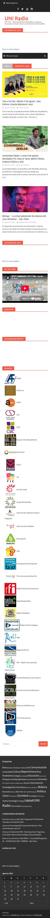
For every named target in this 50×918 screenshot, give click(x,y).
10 (18, 886)
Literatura (20, 787)
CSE (18, 415)
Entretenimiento (31, 779)
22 (5, 895)
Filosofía (7, 783)
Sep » (32, 903)
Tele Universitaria (23, 718)
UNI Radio (16, 18)
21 (44, 891)
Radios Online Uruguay (28, 625)
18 (24, 891)
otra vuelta (26, 792)
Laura (4, 825)
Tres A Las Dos (24, 107)
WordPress (16, 915)
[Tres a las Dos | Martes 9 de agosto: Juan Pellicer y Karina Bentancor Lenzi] (25, 84)
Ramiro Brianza (24, 165)
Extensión (20, 452)
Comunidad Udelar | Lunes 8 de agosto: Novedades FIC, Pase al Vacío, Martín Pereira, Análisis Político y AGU (23, 158)
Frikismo (12, 783)
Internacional (36, 782)
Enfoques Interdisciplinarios (14, 779)
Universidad (15, 806)
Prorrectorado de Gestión (26, 576)
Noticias (13, 792)
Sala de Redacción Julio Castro (28, 678)
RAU (18, 637)
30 (12, 899)
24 (18, 895)
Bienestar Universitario (14, 768)
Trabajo (21, 801)
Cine (28, 767)
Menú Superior (12, 3)
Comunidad (7, 771)
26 (31, 895)
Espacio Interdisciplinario (26, 440)
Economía (23, 776)
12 (31, 886)
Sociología (32, 796)
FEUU (18, 465)
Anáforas (20, 390)
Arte (4, 767)
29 (5, 899)
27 (37, 895)
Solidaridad (40, 796)
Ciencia (23, 768)
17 (18, 891)
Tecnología (13, 801)
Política (41, 791)
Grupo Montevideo (23, 502)
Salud (5, 795)
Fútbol (17, 783)
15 (5, 891)
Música (42, 787)
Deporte (26, 771)
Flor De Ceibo (21, 489)
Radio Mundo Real (23, 601)
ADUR (18, 378)
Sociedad (22, 795)
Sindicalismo (13, 796)
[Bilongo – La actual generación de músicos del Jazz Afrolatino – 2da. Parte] (25, 199)
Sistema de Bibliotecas (25, 705)
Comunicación (38, 767)
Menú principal (12, 56)
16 (12, 891)
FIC (17, 477)
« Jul (6, 903)
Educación (33, 775)
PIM (18, 551)
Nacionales (6, 792)
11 (24, 886)
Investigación (8, 787)
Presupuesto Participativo (26, 563)
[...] (36, 117)
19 (31, 891)
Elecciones (42, 776)
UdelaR (19, 730)
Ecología (16, 776)
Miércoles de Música (32, 787)
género (21, 783)
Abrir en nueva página (10, 49)
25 (24, 895)
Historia (26, 783)
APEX (18, 402)
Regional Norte (22, 650)
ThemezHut (38, 915)
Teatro (5, 801)
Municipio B (21, 538)
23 (12, 895)
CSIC (18, 427)
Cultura (17, 771)
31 (18, 899)
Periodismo (34, 792)
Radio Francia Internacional (27, 588)
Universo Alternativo (26, 806)
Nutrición (19, 792)
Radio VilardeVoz (23, 613)
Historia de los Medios (25, 526)
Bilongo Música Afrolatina (27, 222)
